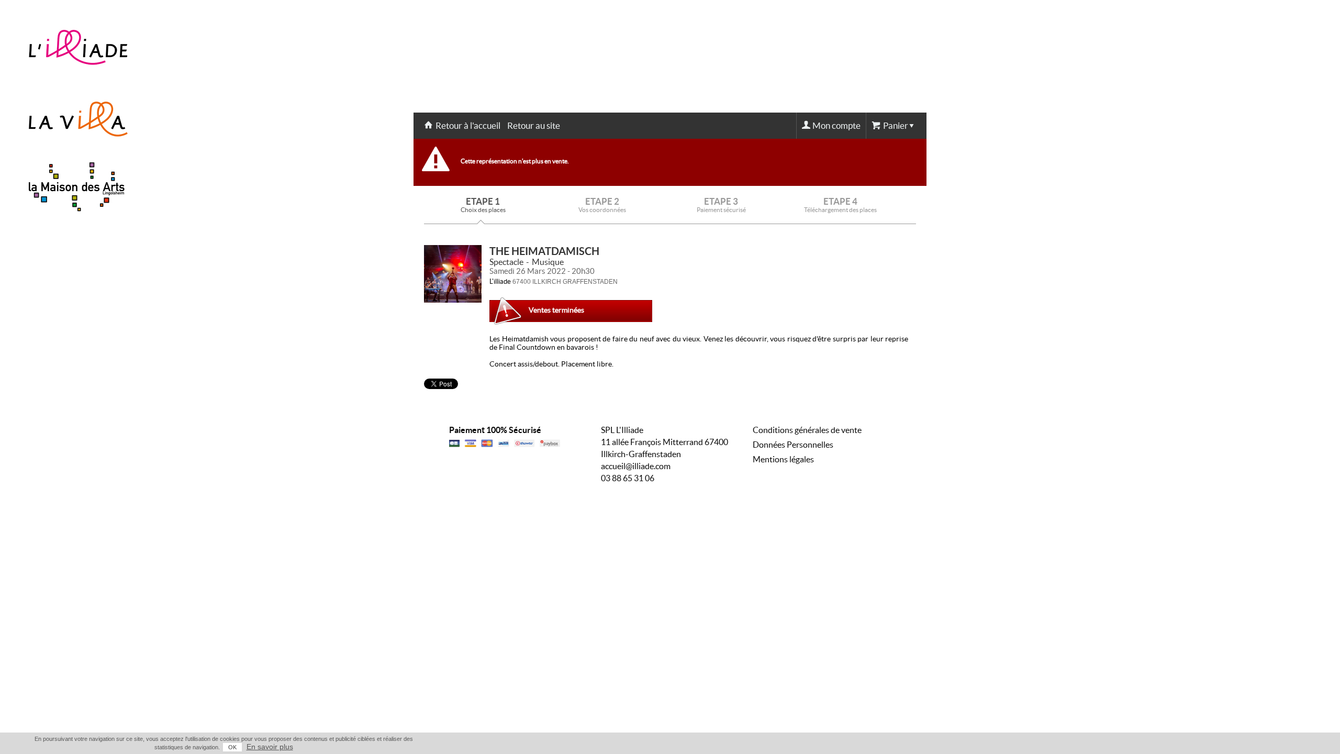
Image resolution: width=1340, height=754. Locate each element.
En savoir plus (270, 746)
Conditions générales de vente (807, 430)
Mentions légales (783, 459)
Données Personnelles (793, 444)
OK (232, 747)
